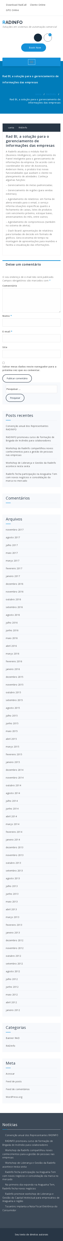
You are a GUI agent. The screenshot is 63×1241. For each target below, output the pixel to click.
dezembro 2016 (14, 583)
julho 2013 (12, 886)
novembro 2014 (15, 777)
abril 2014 (11, 816)
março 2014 (12, 824)
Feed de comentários (18, 1089)
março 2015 (12, 746)
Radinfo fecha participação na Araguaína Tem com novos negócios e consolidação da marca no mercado (31, 477)
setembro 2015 (14, 700)
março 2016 (12, 653)
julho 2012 (12, 979)
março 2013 (12, 917)
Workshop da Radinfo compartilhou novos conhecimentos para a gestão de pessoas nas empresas (29, 452)
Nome (7, 315)
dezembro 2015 (14, 676)
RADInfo (51, 94)
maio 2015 (12, 731)
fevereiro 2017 (14, 568)
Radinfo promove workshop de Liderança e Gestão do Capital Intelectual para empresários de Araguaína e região (31, 1197)
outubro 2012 (13, 955)
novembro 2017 (15, 529)
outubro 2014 (13, 785)
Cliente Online (37, 4)
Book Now (34, 47)
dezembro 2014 (14, 769)
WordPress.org (14, 1096)
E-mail (7, 331)
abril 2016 (11, 645)
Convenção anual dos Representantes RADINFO (31, 1135)
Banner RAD (13, 1038)
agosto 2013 (13, 878)
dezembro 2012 (14, 940)
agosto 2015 (13, 707)
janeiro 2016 (13, 669)
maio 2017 (12, 552)
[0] (49, 37)
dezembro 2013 (14, 847)
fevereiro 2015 (14, 754)
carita (11, 127)
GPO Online (12, 10)
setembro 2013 (14, 870)
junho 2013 (12, 893)
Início (38, 94)
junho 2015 (12, 723)
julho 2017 (12, 545)
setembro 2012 (14, 963)
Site (4, 347)
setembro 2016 (14, 607)
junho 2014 (12, 808)
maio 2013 (12, 901)
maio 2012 (12, 994)
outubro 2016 (13, 599)
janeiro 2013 (13, 932)
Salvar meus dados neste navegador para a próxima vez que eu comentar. (29, 368)
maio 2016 (12, 638)
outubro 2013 (13, 862)
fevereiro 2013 (14, 924)
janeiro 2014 (13, 839)
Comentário (9, 285)
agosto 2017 (13, 537)
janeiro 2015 (13, 762)
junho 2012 (12, 986)
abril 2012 (11, 1002)
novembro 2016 (15, 591)
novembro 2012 (15, 948)
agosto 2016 (13, 614)
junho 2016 (12, 630)
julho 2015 (12, 715)
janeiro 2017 (13, 576)
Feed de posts (14, 1081)
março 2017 (12, 560)
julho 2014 (12, 800)
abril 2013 (11, 909)
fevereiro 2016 (14, 661)
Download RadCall (15, 4)
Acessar (10, 1073)
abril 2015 (11, 738)
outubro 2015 (13, 692)
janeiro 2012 (13, 1010)
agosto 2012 (13, 971)
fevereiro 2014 (14, 831)
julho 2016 (12, 622)
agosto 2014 (13, 793)
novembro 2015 (15, 684)
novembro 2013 (15, 855)
